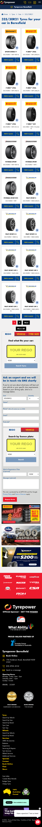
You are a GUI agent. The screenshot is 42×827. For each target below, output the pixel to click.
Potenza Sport (11, 162)
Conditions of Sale (26, 820)
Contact (5, 761)
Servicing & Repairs (9, 748)
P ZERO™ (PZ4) (31, 52)
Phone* (14, 409)
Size (4, 396)
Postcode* (6, 422)
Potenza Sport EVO (11, 198)
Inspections (6, 746)
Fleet (4, 766)
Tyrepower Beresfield (23, 7)
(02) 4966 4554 (12, 666)
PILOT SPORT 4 (31, 198)
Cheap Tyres (6, 784)
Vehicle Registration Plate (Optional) (11, 470)
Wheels (5, 730)
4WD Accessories (8, 741)
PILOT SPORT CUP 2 (10, 270)
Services (5, 738)
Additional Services (8, 756)
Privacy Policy (7, 494)
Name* (5, 402)
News (4, 769)
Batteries (5, 743)
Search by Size (7, 720)
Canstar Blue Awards (9, 779)
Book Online (7, 764)
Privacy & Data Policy (14, 820)
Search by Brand (8, 723)
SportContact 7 (11, 52)
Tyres (4, 715)
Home (5, 14)
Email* (5, 415)
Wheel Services (7, 753)
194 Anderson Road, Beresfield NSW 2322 (20, 661)
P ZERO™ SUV (31, 124)
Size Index (5, 776)
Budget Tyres (6, 781)
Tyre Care (5, 725)
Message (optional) (9, 478)
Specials (5, 759)
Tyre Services (6, 751)
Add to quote (8, 60)
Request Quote (10, 499)
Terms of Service (20, 494)
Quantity (31, 396)
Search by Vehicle (8, 718)
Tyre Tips (5, 728)
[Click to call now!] (25, 2)
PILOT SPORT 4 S (10, 234)
